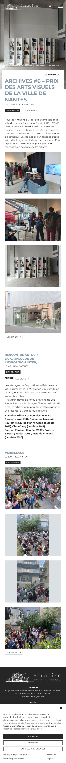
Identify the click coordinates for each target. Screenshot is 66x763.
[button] (61, 708)
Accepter (33, 736)
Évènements (14, 65)
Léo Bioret (21, 379)
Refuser (33, 742)
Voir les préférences (33, 749)
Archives (31, 110)
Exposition (27, 65)
